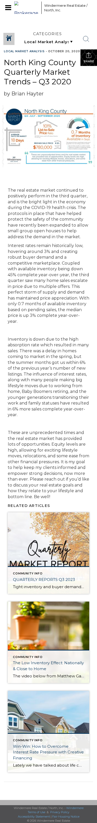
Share (89, 61)
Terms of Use (36, 812)
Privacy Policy (59, 812)
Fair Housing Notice (65, 816)
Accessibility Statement (34, 816)
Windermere (75, 808)
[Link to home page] (26, 8)
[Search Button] (86, 39)
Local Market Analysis (24, 51)
